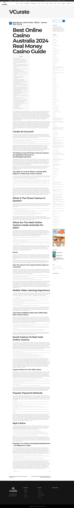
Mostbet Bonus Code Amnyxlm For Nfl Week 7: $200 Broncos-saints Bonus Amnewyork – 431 (58, 143)
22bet (53, 65)
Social (15, 67)
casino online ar (55, 108)
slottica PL (62, 268)
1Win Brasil (54, 42)
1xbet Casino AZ (55, 57)
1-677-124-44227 (48, 0)
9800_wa (54, 82)
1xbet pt (54, 63)
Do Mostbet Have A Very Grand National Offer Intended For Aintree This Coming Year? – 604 (58, 119)
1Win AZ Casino (55, 40)
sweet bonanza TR (55, 213)
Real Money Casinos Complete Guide (20, 83)
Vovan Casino (55, 219)
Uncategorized (55, 216)
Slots (53, 180)
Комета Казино (55, 222)
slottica (59, 268)
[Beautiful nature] (54, 255)
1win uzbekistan (55, 53)
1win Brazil (54, 43)
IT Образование (55, 133)
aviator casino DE (55, 85)
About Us (39, 491)
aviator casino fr (55, 87)
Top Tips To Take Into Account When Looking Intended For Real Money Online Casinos (19, 62)
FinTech (54, 124)
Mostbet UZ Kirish (55, 157)
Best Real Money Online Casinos (19, 97)
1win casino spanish (56, 45)
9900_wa (54, 84)
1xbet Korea (54, 62)
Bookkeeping (55, 99)
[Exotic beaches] (54, 252)
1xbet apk (54, 56)
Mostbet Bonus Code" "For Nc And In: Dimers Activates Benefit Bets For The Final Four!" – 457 (59, 146)
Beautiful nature (59, 255)
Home (39, 489)
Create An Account (17, 58)
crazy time (54, 116)
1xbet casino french (56, 60)
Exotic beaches (59, 252)
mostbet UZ (54, 267)
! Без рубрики (55, 36)
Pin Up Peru (54, 171)
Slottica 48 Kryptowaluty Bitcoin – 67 (58, 184)
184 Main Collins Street (54, 0)
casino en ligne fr (55, 105)
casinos (54, 113)
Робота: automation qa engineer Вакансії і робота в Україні (58, 259)
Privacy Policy (40, 493)
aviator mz (54, 88)
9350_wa (54, 79)
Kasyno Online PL (55, 134)
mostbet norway (55, 150)
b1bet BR (54, 90)
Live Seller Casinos (17, 105)
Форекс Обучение (56, 224)
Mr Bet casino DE (55, 161)
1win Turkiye (54, 51)
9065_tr (54, 76)
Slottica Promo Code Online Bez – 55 (58, 208)
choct (53, 114)
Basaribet (54, 91)
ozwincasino (59, 267)
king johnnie (54, 136)
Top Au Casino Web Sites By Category (20, 99)
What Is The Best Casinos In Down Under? (21, 64)
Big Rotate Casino (17, 107)
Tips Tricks (54, 269)
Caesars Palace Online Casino (19, 76)
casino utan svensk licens (56, 111)
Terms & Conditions (41, 495)
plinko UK (54, 177)
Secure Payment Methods (18, 108)
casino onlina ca (55, 107)
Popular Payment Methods (18, 77)
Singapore (25, 491)
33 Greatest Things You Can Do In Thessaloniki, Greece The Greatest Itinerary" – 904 (58, 68)
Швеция (54, 225)
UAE (25, 493)
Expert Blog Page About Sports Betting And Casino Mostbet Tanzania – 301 (59, 122)
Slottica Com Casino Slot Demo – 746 (58, 191)
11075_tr (54, 39)
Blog (53, 96)
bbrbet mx (54, 93)
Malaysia (25, 489)
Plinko (53, 176)
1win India (54, 48)
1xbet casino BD (55, 59)
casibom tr (54, 102)
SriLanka (25, 495)
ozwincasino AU (55, 268)
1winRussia (54, 54)
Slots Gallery (16, 106)
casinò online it (55, 110)
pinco (53, 173)
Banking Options (17, 98)
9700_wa (54, 81)
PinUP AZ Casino (55, 174)
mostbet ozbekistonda (56, 152)
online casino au (17, 471)
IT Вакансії (54, 131)
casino (54, 104)
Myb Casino (16, 78)
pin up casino (55, 168)
